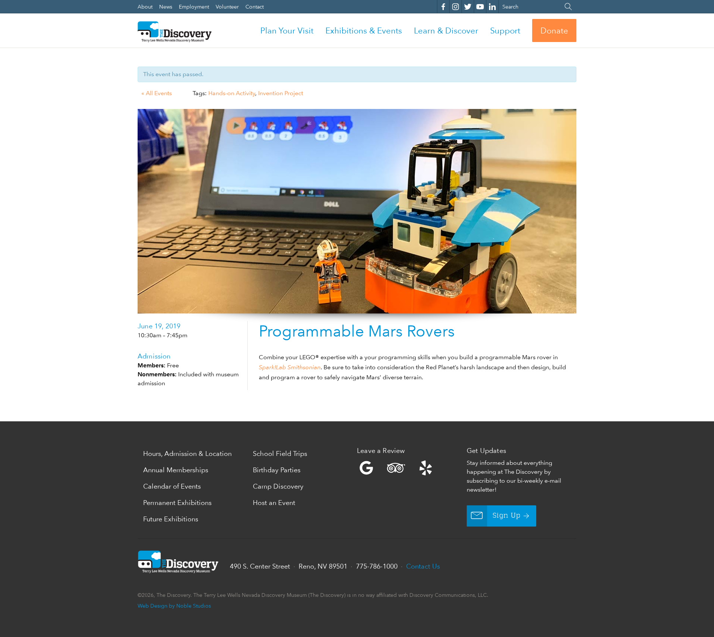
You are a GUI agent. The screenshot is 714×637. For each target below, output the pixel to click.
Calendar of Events (172, 486)
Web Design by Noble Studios (174, 605)
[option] (357, 211)
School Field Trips (280, 453)
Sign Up (507, 515)
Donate (554, 30)
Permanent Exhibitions (177, 502)
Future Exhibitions (170, 519)
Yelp (410, 468)
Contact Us (423, 566)
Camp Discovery (278, 486)
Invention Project (280, 93)
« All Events (156, 93)
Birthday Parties (276, 470)
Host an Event (274, 502)
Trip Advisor (396, 468)
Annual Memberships (175, 470)
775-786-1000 (377, 566)
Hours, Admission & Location (187, 453)
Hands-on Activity (231, 93)
